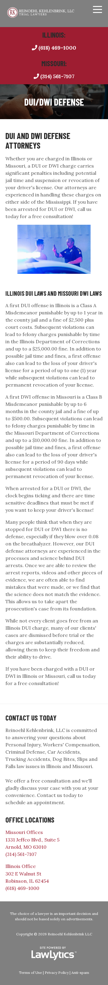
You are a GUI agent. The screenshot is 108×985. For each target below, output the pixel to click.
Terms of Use (30, 972)
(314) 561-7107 (57, 76)
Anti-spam (80, 972)
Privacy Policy (57, 972)
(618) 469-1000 (57, 47)
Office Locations (29, 819)
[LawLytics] (54, 953)
